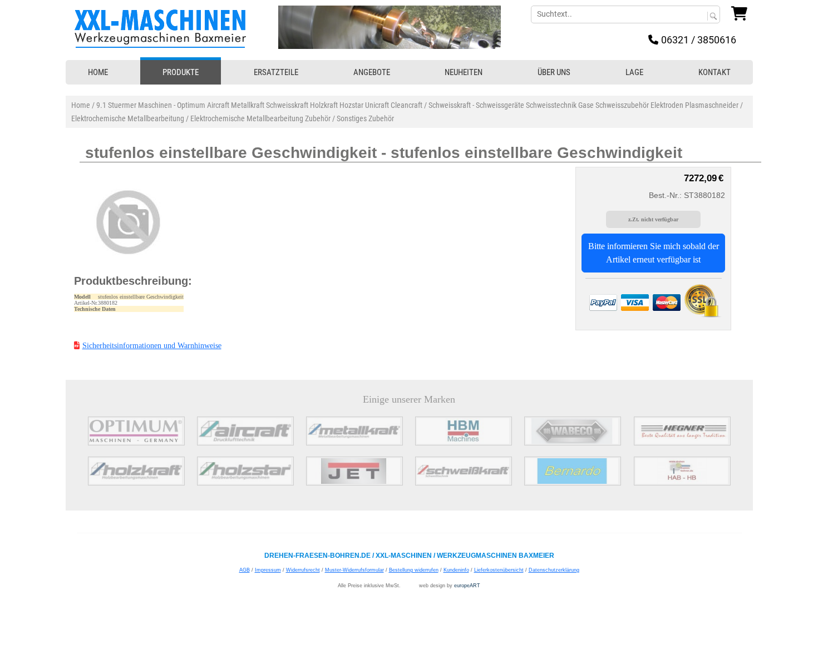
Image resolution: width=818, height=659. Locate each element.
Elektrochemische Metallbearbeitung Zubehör (260, 118)
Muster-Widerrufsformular (354, 570)
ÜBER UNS (554, 72)
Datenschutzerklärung (554, 570)
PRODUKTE (180, 72)
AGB (244, 570)
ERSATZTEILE (276, 72)
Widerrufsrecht (303, 570)
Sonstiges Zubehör (365, 118)
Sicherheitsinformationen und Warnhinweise (151, 345)
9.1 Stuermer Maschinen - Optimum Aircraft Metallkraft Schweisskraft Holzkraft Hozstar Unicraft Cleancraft (259, 105)
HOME (98, 72)
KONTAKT (714, 72)
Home (80, 105)
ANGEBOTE (371, 72)
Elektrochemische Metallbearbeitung (127, 118)
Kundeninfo (456, 570)
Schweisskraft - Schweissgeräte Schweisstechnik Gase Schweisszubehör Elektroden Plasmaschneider (583, 105)
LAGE (634, 72)
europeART (467, 585)
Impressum (268, 570)
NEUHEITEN (463, 72)
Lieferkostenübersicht (499, 570)
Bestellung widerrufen (413, 570)
